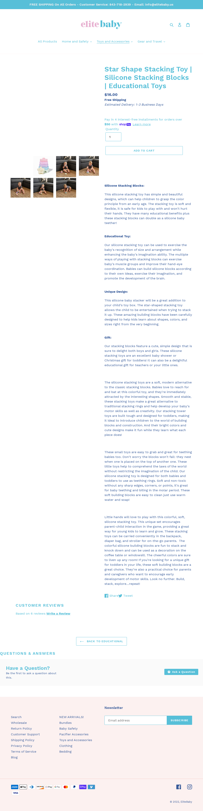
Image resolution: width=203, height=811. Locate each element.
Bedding (65, 751)
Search (16, 717)
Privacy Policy (21, 746)
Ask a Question (183, 671)
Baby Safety (68, 728)
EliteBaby (186, 801)
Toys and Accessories (75, 740)
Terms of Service (23, 751)
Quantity (112, 129)
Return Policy (21, 728)
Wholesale (19, 723)
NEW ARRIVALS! (71, 717)
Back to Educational (104, 641)
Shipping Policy (22, 740)
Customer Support (25, 734)
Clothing (65, 746)
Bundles (65, 723)
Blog (14, 757)
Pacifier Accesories (73, 734)
